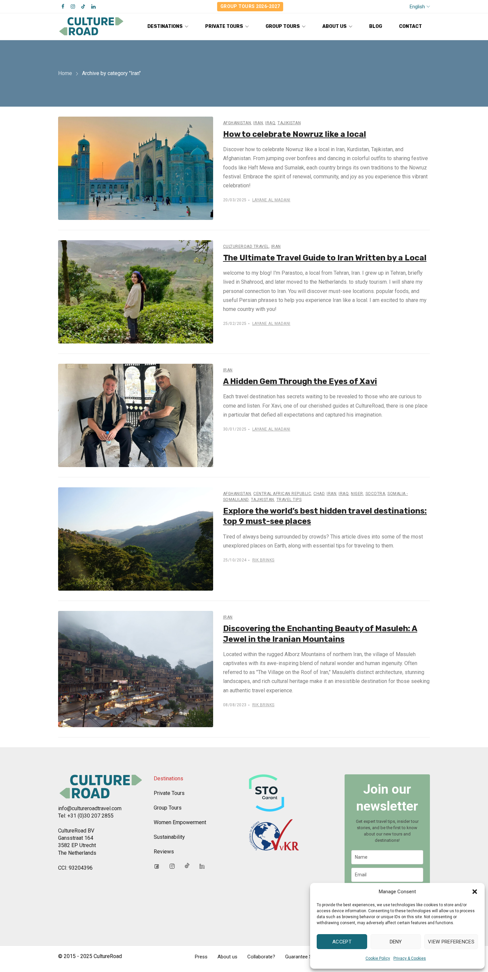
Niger (357, 493)
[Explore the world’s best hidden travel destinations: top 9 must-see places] (135, 539)
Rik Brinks (263, 560)
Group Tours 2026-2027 (250, 6)
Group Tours (168, 808)
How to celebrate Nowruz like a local (294, 134)
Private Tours (169, 793)
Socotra (375, 493)
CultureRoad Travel (246, 246)
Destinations (168, 778)
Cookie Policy (378, 958)
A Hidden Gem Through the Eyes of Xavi (300, 381)
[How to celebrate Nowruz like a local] (135, 168)
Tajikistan (289, 123)
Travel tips (289, 499)
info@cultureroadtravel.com (90, 808)
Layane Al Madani (271, 200)
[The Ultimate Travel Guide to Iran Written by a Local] (135, 291)
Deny (396, 942)
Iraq (270, 123)
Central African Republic (282, 493)
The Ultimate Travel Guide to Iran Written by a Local (325, 257)
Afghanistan (237, 123)
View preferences (451, 942)
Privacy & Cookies (409, 958)
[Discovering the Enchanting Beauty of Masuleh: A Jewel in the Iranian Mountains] (135, 669)
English (417, 7)
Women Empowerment (180, 822)
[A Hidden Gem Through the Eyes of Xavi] (135, 415)
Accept (342, 942)
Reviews (164, 851)
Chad (318, 493)
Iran (258, 123)
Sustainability (169, 837)
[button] (474, 891)
